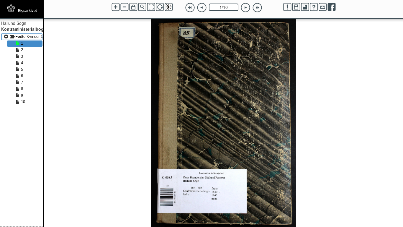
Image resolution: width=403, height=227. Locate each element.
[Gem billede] (305, 7)
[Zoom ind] (116, 7)
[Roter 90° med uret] (160, 7)
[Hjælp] (314, 7)
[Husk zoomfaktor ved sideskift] (133, 7)
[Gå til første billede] (190, 7)
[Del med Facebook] (331, 7)
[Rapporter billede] (287, 7)
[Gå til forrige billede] (202, 7)
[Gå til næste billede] (245, 7)
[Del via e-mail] (323, 7)
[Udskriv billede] (296, 7)
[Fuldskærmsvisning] (151, 7)
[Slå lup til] (142, 7)
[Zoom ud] (124, 7)
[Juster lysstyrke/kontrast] (169, 7)
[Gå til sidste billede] (257, 7)
